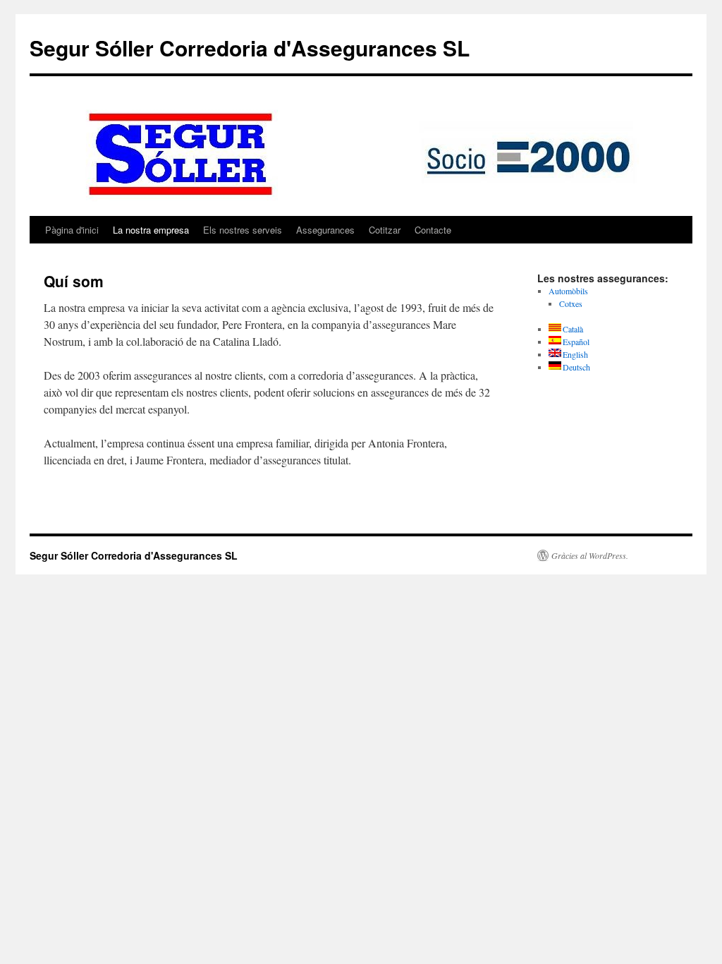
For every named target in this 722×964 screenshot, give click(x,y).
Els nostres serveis (242, 229)
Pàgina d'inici (72, 229)
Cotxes (570, 303)
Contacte (433, 229)
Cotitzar (384, 229)
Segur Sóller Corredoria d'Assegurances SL (250, 47)
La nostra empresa (151, 229)
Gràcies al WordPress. (589, 555)
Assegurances (325, 229)
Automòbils (568, 290)
